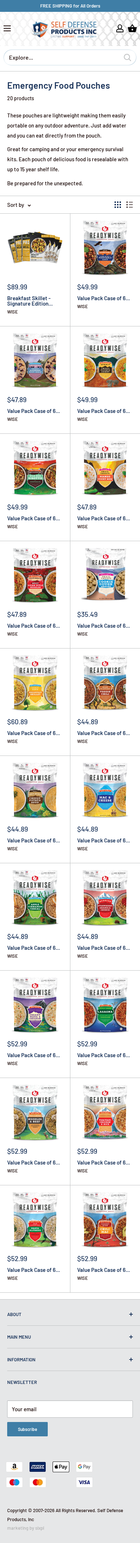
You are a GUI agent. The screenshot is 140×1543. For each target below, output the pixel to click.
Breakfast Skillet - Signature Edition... (30, 301)
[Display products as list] (129, 204)
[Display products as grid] (118, 204)
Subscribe (27, 1429)
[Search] (127, 57)
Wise (12, 312)
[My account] (119, 28)
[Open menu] (7, 28)
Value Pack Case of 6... (103, 298)
